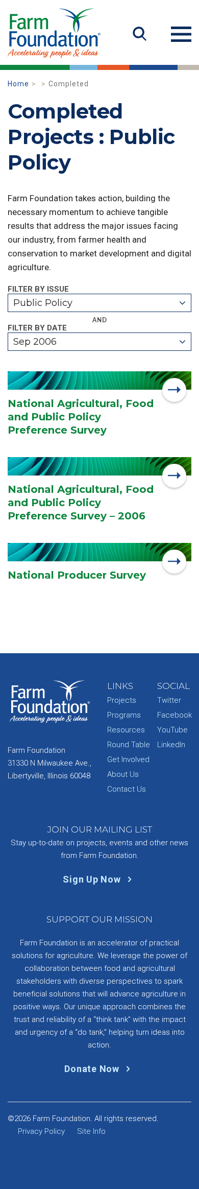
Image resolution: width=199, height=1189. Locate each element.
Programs (124, 715)
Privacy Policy (41, 1131)
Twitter (169, 700)
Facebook (174, 715)
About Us (123, 774)
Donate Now (92, 1068)
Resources (126, 729)
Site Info (91, 1131)
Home (18, 84)
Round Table (128, 744)
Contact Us (126, 789)
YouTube (172, 729)
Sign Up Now (93, 879)
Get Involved (128, 759)
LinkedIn (171, 744)
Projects (121, 700)
